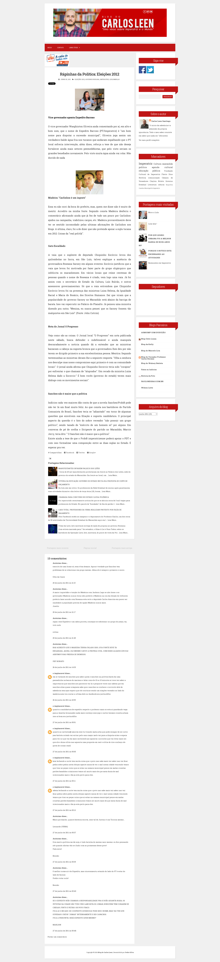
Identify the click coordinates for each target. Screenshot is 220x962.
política (143, 167)
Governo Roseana (92, 79)
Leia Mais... (113, 475)
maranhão (167, 163)
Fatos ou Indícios (149, 369)
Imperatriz (104, 79)
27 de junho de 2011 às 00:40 (64, 891)
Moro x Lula (153, 212)
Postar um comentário (57, 937)
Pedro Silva (129, 952)
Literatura (152, 184)
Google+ (92, 452)
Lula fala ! (152, 224)
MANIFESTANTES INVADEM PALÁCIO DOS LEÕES (79, 468)
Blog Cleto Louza (148, 339)
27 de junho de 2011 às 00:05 (64, 751)
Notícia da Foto (148, 376)
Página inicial (90, 548)
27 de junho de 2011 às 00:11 (64, 781)
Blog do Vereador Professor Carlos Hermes (153, 358)
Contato (60, 47)
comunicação (154, 178)
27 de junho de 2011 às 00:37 (64, 832)
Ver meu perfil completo (149, 140)
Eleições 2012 (80, 79)
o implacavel (59, 673)
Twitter (81, 452)
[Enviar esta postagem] (50, 458)
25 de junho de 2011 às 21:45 (64, 638)
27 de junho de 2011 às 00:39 (64, 862)
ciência (161, 184)
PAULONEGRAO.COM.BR (152, 381)
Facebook (70, 452)
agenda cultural (162, 167)
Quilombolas (115, 79)
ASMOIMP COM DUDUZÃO (153, 332)
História (142, 178)
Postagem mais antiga (122, 548)
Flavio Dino (167, 174)
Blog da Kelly (147, 344)
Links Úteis (73, 47)
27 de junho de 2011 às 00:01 (64, 722)
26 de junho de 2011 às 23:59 (64, 700)
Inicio (49, 47)
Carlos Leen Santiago (160, 121)
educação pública (149, 170)
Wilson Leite (147, 388)
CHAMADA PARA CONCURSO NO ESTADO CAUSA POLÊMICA (83, 497)
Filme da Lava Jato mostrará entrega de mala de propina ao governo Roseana (91, 526)
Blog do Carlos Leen (105, 952)
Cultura (157, 163)
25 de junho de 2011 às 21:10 (64, 583)
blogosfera (169, 185)
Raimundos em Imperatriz (159, 263)
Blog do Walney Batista (152, 363)
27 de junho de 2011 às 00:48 (64, 931)
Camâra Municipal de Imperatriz (149, 188)
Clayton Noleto (157, 181)
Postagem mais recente (57, 548)
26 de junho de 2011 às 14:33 (64, 667)
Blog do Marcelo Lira (150, 350)
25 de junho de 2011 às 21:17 (64, 612)
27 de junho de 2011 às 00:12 (64, 810)
